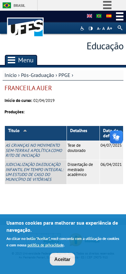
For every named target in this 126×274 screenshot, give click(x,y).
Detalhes (78, 130)
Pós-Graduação (37, 75)
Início (11, 75)
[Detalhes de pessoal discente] (98, 16)
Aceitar (62, 259)
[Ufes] (25, 23)
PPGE (64, 75)
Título (14, 130)
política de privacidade (45, 245)
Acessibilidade (82, 28)
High (90, 28)
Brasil (19, 5)
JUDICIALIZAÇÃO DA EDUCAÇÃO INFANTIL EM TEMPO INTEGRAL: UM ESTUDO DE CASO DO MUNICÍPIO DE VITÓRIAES (34, 172)
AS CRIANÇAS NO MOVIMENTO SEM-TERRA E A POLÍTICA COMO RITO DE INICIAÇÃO (33, 150)
